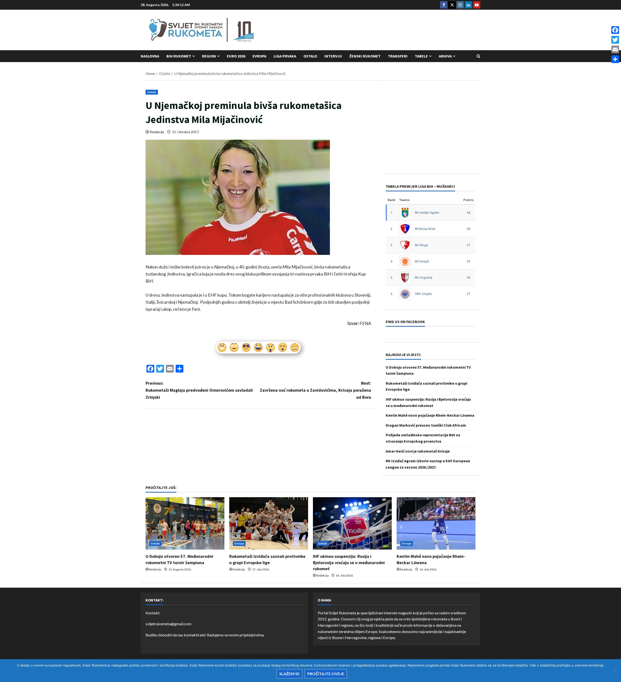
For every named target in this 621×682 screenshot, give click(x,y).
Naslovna (150, 56)
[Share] (615, 59)
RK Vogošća (423, 277)
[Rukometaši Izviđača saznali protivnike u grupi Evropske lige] (268, 523)
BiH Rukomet (178, 56)
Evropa (259, 56)
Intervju (333, 56)
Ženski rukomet (365, 56)
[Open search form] (478, 56)
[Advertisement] (392, 30)
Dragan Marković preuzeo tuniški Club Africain (426, 425)
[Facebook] (615, 30)
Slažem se (289, 673)
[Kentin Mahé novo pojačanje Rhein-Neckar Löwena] (436, 523)
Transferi (398, 56)
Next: (315, 390)
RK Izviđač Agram (427, 212)
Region (209, 56)
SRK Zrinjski (423, 294)
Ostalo (310, 56)
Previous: (199, 390)
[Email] (615, 49)
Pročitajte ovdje (325, 673)
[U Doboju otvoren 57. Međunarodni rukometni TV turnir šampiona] (185, 523)
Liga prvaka (285, 56)
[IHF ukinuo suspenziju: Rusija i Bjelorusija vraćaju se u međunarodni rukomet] (352, 523)
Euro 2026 (236, 56)
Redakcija (157, 132)
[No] (615, 670)
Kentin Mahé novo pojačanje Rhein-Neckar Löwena (430, 415)
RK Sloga (421, 245)
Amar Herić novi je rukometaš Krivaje (418, 451)
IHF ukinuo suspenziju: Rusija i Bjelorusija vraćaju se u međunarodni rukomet (349, 562)
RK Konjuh (422, 261)
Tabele (421, 56)
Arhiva (445, 56)
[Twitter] (615, 40)
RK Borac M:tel (425, 229)
